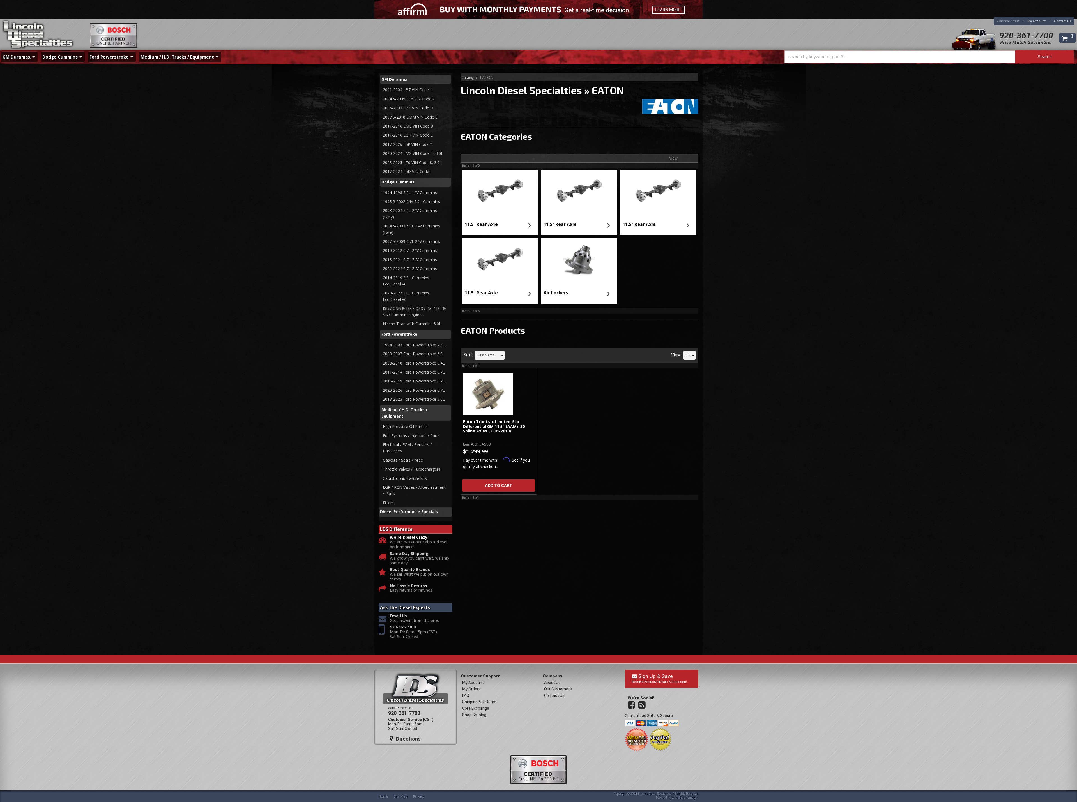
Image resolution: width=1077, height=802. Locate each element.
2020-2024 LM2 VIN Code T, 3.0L (413, 153)
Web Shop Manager (685, 797)
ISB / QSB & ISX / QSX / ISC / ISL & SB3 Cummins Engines (414, 311)
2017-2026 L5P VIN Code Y (407, 144)
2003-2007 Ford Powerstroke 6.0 (413, 353)
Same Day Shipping (409, 553)
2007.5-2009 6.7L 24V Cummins (411, 241)
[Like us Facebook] (632, 705)
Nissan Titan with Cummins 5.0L (412, 323)
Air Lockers (556, 293)
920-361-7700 (1026, 35)
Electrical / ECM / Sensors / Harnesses (407, 447)
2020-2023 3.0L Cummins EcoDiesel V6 (406, 296)
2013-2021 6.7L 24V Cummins (410, 259)
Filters (388, 502)
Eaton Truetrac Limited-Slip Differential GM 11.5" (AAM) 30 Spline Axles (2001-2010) (494, 427)
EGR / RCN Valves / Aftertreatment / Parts (414, 490)
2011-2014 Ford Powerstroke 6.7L (414, 372)
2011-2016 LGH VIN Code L (408, 135)
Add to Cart (498, 485)
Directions (408, 739)
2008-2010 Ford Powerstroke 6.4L (414, 363)
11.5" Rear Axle (481, 224)
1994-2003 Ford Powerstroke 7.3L (414, 344)
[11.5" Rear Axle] (500, 191)
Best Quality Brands (410, 569)
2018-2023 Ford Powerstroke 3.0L (414, 399)
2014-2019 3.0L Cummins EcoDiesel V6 (406, 281)
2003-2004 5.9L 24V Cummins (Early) (410, 213)
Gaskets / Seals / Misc (403, 460)
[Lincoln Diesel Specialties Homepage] (38, 35)
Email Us (398, 616)
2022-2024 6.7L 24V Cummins (410, 268)
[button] (929, 56)
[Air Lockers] (579, 260)
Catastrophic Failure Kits (405, 478)
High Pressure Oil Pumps (405, 426)
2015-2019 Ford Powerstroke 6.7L (414, 381)
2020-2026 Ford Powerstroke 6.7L (414, 390)
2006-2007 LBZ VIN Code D (408, 107)
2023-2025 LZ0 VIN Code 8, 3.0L (412, 162)
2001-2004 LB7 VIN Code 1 (407, 89)
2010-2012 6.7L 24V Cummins (410, 250)
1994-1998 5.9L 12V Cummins (410, 192)
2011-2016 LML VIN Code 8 (408, 126)
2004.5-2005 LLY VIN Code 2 (409, 99)
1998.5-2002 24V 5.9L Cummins (411, 201)
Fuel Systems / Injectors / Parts (411, 435)
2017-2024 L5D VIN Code (406, 171)
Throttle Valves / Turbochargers (411, 469)
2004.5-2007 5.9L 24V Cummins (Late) (411, 229)
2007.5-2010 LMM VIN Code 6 (410, 117)
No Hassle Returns (408, 586)
